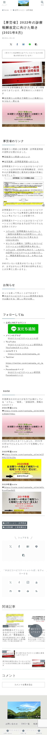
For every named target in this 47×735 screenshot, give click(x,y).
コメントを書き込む (23, 684)
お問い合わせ (12, 724)
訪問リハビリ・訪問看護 (15, 523)
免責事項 (37, 724)
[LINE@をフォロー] (19, 591)
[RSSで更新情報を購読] (36, 591)
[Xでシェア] (11, 44)
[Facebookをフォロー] (19, 582)
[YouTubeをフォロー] (36, 582)
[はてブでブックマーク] (23, 44)
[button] (36, 44)
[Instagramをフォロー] (27, 582)
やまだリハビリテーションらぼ (23, 338)
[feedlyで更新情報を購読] (27, 591)
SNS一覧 (25, 724)
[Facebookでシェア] (17, 44)
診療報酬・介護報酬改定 (15, 527)
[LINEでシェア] (30, 44)
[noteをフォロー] (10, 591)
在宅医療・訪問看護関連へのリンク (21, 162)
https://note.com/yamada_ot (24, 354)
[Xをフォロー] (10, 582)
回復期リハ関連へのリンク (17, 157)
